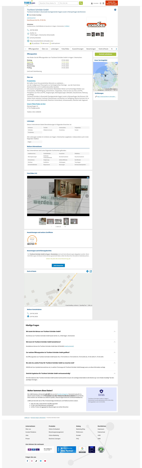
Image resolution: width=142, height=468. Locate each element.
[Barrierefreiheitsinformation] (101, 3)
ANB (99, 438)
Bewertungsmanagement (56, 432)
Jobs (27, 435)
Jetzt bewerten (58, 265)
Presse (28, 438)
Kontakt (78, 435)
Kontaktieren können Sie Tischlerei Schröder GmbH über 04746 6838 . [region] (50, 346)
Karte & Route (103, 49)
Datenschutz (101, 432)
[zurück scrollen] (25, 48)
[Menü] (104, 3)
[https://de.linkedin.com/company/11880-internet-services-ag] (40, 461)
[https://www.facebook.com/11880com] (27, 461)
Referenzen (79, 432)
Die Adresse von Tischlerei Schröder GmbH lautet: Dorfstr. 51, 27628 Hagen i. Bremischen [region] (50, 336)
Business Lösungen (54, 438)
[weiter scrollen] (116, 48)
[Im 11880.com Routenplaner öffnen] (87, 270)
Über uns (45, 49)
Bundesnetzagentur (62, 394)
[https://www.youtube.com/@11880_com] (45, 461)
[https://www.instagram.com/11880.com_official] (32, 461)
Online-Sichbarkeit (54, 429)
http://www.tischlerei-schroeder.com (106, 96)
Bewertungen (91, 49)
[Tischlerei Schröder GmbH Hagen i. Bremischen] (88, 178)
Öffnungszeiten (33, 49)
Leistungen (55, 49)
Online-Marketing (54, 435)
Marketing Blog (80, 429)
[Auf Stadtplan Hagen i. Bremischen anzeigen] (91, 271)
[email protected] (69, 346)
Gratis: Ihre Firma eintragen (111, 3)
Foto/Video (65, 49)
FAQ (77, 438)
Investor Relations (31, 432)
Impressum (101, 429)
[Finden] (81, 3)
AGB (99, 435)
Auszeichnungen (77, 49)
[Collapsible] (114, 331)
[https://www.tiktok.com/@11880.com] (36, 461)
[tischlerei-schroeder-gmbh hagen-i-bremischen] (42, 221)
